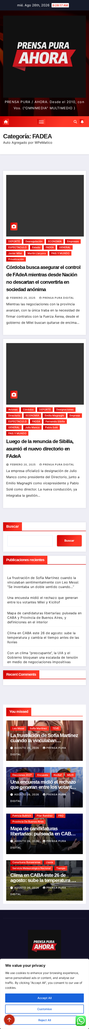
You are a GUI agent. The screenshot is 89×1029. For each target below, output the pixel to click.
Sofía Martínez (38, 728)
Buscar (12, 526)
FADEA (50, 247)
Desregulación (33, 241)
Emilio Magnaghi (54, 415)
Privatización (16, 259)
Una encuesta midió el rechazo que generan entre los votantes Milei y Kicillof (43, 787)
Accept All (44, 998)
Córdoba (28, 409)
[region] (44, 994)
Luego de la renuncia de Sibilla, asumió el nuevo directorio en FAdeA (39, 449)
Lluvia (49, 862)
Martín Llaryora (37, 253)
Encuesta (42, 774)
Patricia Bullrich (21, 815)
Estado (36, 247)
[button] (75, 122)
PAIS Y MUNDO (60, 253)
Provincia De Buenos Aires (27, 821)
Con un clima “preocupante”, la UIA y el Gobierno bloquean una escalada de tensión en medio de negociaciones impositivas (42, 657)
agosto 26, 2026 (27, 747)
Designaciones (64, 409)
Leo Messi (18, 728)
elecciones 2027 (22, 774)
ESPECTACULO (17, 247)
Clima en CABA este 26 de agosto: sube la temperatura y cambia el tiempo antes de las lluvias (43, 637)
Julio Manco (32, 427)
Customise (44, 1009)
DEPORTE (14, 241)
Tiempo (60, 868)
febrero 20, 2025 (23, 464)
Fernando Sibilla (55, 421)
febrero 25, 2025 (23, 297)
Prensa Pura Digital (58, 297)
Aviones (12, 409)
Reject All (44, 1020)
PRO (60, 815)
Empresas (73, 241)
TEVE (56, 728)
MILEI (70, 774)
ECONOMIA (54, 241)
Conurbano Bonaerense (26, 862)
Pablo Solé (51, 427)
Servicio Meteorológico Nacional (31, 868)
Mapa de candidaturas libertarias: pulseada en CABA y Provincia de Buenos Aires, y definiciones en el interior (44, 617)
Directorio (14, 415)
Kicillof (57, 774)
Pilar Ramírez (45, 815)
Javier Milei (15, 253)
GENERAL (65, 247)
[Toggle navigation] (41, 122)
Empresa (75, 415)
